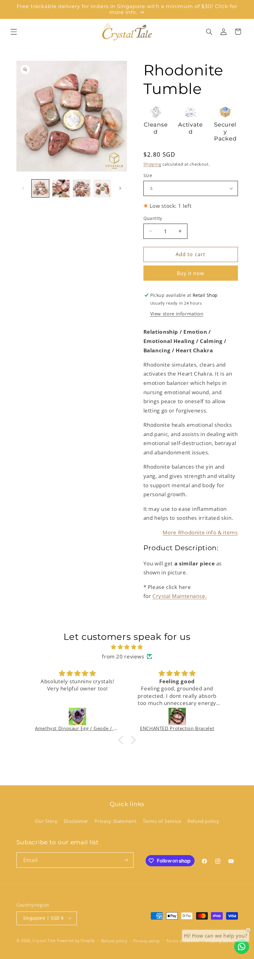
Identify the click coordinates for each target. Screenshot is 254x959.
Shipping (152, 164)
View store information (177, 313)
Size (147, 175)
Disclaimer (76, 821)
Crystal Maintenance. (179, 596)
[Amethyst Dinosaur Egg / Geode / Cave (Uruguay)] (77, 716)
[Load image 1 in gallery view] (40, 188)
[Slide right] (120, 188)
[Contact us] (241, 946)
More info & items (200, 532)
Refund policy (203, 821)
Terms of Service (162, 821)
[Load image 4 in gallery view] (102, 188)
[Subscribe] (126, 860)
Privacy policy (147, 941)
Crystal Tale (44, 940)
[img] (127, 647)
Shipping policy (219, 941)
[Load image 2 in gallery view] (61, 188)
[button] (14, 32)
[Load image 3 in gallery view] (81, 188)
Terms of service (182, 941)
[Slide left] (23, 188)
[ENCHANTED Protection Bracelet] (177, 716)
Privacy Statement (115, 821)
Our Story (46, 821)
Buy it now (190, 273)
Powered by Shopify (76, 940)
